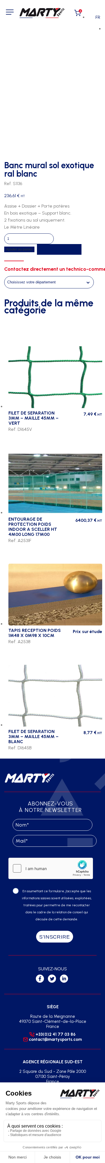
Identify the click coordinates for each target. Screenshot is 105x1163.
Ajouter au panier (19, 249)
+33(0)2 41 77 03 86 (56, 1034)
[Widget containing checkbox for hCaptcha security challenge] (50, 868)
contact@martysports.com (55, 1039)
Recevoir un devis (59, 249)
